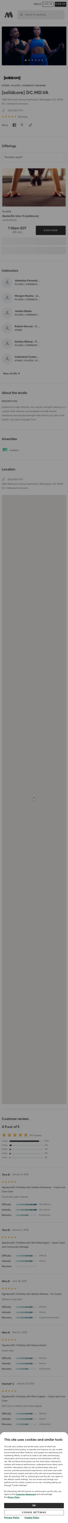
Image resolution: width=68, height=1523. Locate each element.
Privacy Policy (14, 1497)
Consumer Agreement (26, 1494)
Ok (34, 1505)
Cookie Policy (31, 1518)
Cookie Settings (34, 1512)
